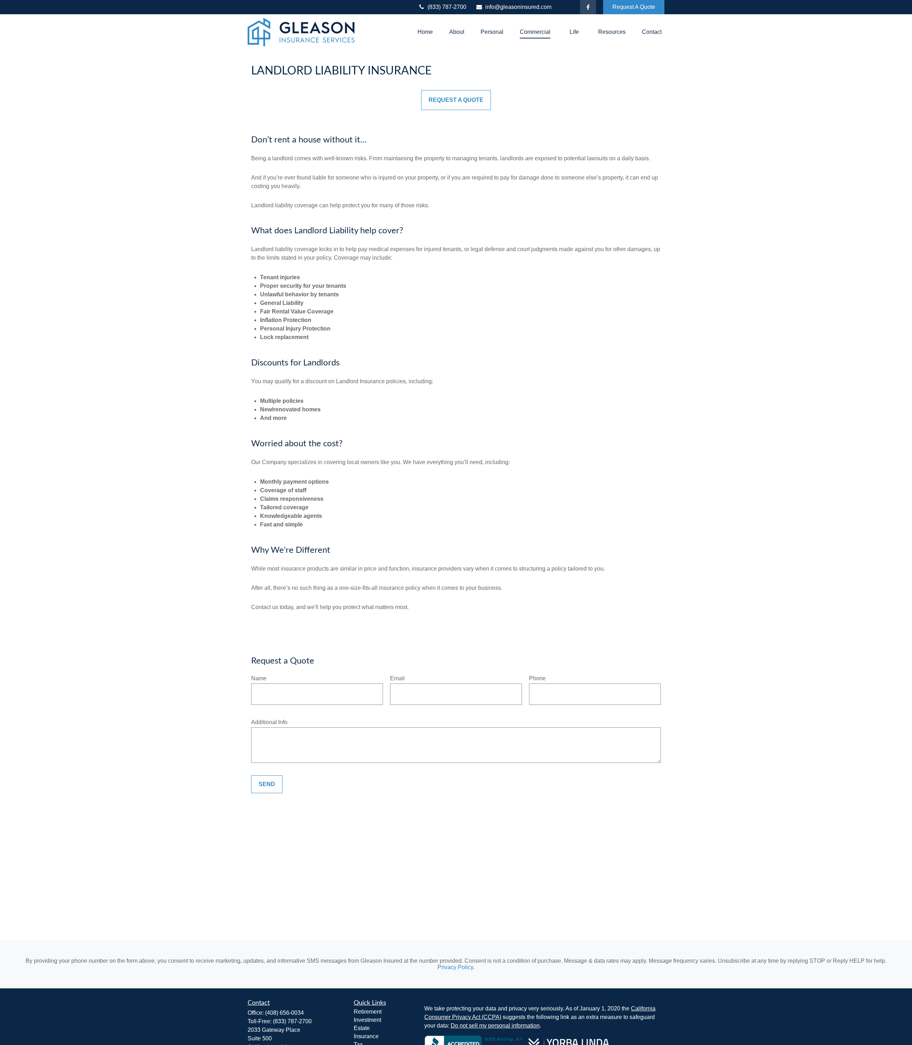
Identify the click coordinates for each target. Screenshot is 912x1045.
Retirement (368, 1012)
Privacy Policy (455, 967)
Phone (537, 678)
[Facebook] (588, 7)
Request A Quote (633, 7)
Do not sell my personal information (495, 1026)
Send (267, 784)
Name (258, 678)
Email (397, 678)
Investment (367, 1020)
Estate (362, 1028)
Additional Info (269, 722)
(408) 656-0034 (284, 1013)
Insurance (366, 1036)
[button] (425, 32)
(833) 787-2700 (447, 7)
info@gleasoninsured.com (518, 7)
